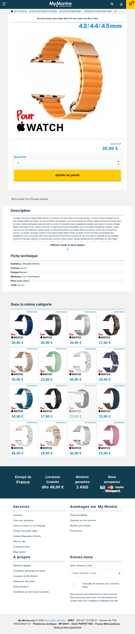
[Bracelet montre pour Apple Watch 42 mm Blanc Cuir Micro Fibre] (82, 435)
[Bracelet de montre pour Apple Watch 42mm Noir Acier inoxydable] (53, 324)
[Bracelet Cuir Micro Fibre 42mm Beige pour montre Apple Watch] (24, 361)
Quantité (20, 157)
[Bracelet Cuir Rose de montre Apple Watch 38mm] (53, 435)
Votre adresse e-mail (81, 565)
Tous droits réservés (55, 620)
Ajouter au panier (67, 175)
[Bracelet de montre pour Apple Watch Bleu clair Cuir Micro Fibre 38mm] (24, 398)
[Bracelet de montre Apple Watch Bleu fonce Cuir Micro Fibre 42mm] (111, 398)
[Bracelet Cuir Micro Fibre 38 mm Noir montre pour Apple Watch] (82, 398)
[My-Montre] (60, 4)
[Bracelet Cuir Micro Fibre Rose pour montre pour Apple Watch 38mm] (111, 435)
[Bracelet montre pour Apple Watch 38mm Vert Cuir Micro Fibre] (53, 361)
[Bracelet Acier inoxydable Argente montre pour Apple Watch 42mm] (82, 324)
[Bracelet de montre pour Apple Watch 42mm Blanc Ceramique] (24, 435)
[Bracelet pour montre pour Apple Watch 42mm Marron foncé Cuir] (111, 324)
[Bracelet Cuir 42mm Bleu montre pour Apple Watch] (111, 361)
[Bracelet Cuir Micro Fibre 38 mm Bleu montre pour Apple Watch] (24, 324)
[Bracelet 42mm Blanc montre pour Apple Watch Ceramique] (82, 361)
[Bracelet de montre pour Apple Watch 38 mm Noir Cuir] (53, 398)
